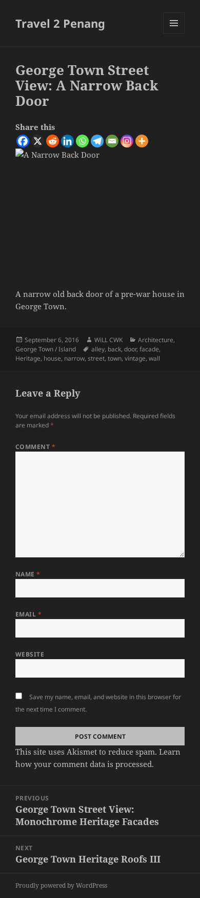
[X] (37, 141)
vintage (135, 358)
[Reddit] (52, 141)
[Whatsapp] (82, 141)
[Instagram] (127, 141)
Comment (35, 446)
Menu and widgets (174, 33)
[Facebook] (22, 141)
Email (28, 614)
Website (29, 654)
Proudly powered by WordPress (61, 885)
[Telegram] (97, 141)
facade (149, 349)
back (114, 349)
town (115, 358)
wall (154, 358)
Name (28, 574)
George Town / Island (45, 349)
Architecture (155, 339)
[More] (141, 141)
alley (98, 349)
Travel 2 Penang (60, 23)
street (96, 358)
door (130, 349)
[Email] (112, 141)
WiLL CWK (108, 339)
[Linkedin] (67, 141)
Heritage (28, 358)
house (52, 358)
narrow (74, 358)
